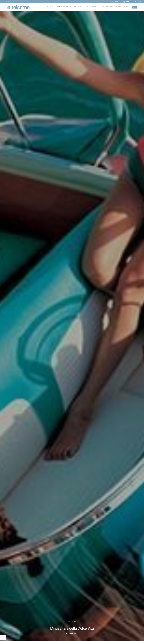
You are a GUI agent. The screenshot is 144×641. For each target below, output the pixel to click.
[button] (5, 1)
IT (133, 7)
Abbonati (128, 1)
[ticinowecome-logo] (18, 7)
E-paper (116, 2)
